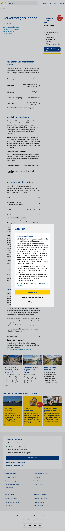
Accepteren (31, 292)
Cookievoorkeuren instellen (31, 297)
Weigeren (31, 302)
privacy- (36, 283)
